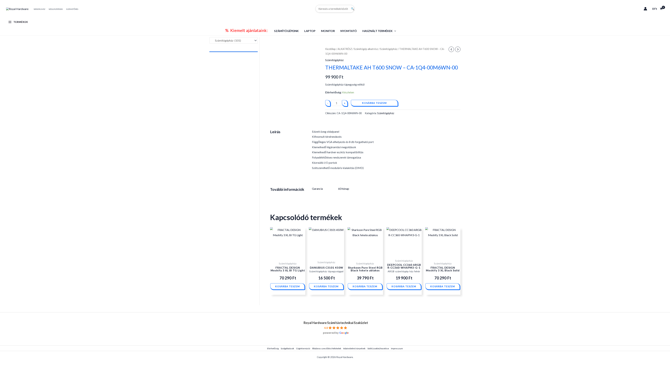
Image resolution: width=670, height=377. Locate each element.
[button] (394, 30)
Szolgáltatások (287, 348)
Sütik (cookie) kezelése (378, 348)
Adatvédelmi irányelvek (354, 348)
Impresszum (397, 348)
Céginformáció (303, 348)
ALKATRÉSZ (345, 48)
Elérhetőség (273, 348)
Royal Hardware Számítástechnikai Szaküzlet (336, 323)
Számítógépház (388, 48)
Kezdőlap (330, 48)
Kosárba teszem (374, 102)
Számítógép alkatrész (366, 48)
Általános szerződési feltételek (326, 348)
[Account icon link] (645, 8)
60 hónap (343, 188)
